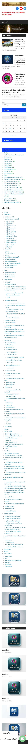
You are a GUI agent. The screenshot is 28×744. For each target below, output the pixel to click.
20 (10, 128)
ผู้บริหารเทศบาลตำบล (10, 272)
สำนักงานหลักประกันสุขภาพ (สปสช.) (14, 444)
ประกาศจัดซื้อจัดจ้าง (11, 355)
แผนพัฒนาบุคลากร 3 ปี (11, 300)
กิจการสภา (6, 157)
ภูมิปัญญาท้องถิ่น (9, 267)
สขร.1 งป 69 (10, 362)
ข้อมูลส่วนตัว (8, 564)
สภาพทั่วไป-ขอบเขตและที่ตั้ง (12, 257)
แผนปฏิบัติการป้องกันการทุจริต (11, 202)
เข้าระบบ (6, 551)
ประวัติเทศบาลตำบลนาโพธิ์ (12, 219)
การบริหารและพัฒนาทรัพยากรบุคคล (13, 155)
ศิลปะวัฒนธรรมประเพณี (11, 265)
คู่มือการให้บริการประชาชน (12, 453)
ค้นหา (3, 102)
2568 (8, 297)
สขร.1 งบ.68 (10, 368)
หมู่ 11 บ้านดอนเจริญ (11, 242)
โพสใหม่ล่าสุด (8, 566)
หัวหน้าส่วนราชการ (10, 277)
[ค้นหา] (24, 104)
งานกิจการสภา (8, 387)
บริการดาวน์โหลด (9, 508)
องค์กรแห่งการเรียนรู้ (10, 259)
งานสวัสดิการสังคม (9, 376)
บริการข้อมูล (7, 451)
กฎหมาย (7, 255)
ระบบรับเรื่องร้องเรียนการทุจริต (13, 518)
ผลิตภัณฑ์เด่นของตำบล (11, 261)
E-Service (6, 429)
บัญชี (6, 558)
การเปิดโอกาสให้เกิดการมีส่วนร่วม (14, 547)
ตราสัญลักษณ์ (8, 247)
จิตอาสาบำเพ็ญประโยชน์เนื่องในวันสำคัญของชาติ (20, 42)
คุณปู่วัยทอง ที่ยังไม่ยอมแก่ (9, 66)
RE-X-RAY (8, 424)
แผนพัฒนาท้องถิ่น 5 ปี (10, 284)
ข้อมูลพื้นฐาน (7, 159)
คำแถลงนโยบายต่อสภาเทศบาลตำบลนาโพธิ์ (20, 76)
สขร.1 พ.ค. (5, 674)
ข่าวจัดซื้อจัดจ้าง (16, 96)
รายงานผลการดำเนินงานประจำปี (14, 293)
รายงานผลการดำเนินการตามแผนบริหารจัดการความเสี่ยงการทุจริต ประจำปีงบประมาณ (14, 331)
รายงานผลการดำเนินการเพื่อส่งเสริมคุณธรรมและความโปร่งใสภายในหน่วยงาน (14, 468)
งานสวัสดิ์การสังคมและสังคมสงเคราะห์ (13, 179)
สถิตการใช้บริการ (9, 497)
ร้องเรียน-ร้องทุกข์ (8, 513)
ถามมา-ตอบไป (8, 556)
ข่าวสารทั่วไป (7, 171)
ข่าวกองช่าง (7, 165)
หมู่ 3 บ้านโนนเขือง (11, 226)
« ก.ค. (12, 135)
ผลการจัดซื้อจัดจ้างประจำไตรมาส (12, 190)
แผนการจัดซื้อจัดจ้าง (11, 349)
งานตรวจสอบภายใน (10, 370)
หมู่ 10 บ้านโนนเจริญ (11, 240)
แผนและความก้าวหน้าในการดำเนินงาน (16, 287)
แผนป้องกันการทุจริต (10, 322)
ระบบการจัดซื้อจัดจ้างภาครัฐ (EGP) (13, 436)
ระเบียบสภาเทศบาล (11, 396)
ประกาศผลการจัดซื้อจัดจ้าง (11, 181)
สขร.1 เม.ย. (5, 698)
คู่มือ (5, 175)
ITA (4, 153)
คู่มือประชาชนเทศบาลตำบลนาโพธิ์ (12, 177)
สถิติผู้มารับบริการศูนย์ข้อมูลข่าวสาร (15, 503)
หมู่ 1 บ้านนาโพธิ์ (10, 221)
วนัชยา (17, 48)
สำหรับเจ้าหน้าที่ (8, 431)
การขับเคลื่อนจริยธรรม (13, 318)
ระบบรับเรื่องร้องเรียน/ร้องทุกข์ (12, 516)
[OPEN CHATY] (22, 738)
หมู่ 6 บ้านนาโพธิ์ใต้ (11, 232)
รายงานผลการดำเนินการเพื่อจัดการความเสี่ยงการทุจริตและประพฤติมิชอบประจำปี (14, 492)
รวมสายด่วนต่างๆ (9, 542)
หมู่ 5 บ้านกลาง (10, 230)
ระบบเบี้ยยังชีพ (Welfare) (11, 446)
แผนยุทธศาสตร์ (8, 279)
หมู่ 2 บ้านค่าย (9, 223)
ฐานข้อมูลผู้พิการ (10, 384)
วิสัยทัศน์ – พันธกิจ (9, 245)
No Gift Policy (8, 426)
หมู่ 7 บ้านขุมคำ (10, 234)
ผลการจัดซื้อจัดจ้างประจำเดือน (11, 188)
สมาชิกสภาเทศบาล (10, 275)
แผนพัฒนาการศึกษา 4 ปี (11, 320)
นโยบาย (7, 251)
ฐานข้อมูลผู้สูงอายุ (10, 382)
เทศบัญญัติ (7, 282)
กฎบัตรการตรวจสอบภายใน (13, 373)
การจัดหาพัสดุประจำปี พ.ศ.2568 (15, 357)
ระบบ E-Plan (8, 440)
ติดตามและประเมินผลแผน (13, 295)
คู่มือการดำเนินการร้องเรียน (13, 521)
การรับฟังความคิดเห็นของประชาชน (14, 544)
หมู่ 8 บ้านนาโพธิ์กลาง (11, 236)
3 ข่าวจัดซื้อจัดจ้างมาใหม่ (9, 628)
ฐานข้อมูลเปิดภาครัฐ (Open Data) (13, 455)
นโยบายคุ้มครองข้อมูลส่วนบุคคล (13, 560)
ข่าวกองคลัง (9, 96)
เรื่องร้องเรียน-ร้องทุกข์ (9, 200)
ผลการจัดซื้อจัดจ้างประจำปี (11, 186)
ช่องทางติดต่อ (7, 549)
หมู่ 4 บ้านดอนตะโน (11, 228)
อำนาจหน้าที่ (8, 249)
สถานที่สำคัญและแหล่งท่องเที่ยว (13, 263)
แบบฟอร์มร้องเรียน (11, 511)
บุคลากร (6, 270)
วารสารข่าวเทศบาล (9, 198)
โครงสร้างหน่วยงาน (10, 253)
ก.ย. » (16, 135)
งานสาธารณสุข (9, 403)
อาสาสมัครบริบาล (10, 407)
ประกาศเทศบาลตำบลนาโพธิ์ (11, 183)
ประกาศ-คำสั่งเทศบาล (10, 343)
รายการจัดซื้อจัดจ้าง (12, 352)
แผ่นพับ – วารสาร (9, 506)
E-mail (6, 448)
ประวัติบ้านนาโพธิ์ (9, 217)
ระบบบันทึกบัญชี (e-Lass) (11, 438)
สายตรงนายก (8, 540)
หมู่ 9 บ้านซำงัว (10, 238)
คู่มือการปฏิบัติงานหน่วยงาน (12, 434)
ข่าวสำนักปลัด (12, 50)
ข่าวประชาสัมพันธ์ (8, 169)
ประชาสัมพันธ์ (7, 340)
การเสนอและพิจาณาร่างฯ (12, 394)
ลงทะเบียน (7, 562)
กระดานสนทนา (8, 553)
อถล (7, 422)
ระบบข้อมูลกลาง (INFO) (11, 442)
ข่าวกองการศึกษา (8, 161)
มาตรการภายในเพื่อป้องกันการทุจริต (13, 192)
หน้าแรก (6, 212)
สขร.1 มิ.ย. (5, 650)
